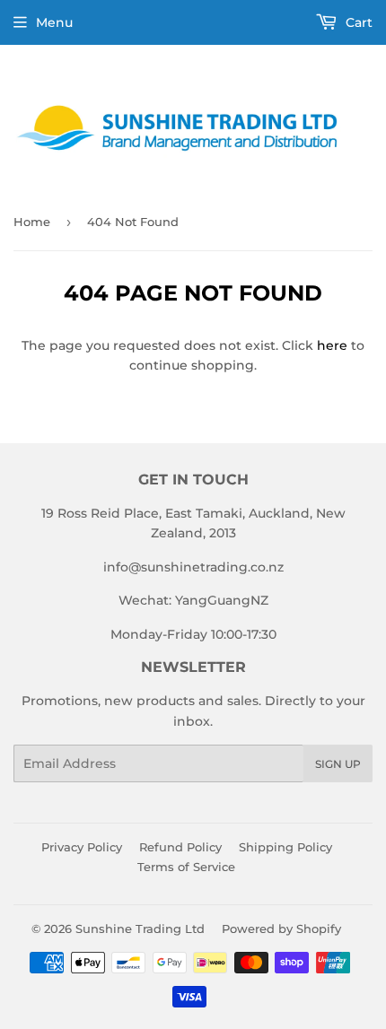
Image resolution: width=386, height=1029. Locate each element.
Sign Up (338, 764)
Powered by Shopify (281, 928)
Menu (54, 22)
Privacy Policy (81, 847)
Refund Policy (180, 847)
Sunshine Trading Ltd (140, 928)
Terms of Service (186, 866)
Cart (357, 22)
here (332, 345)
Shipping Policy (285, 847)
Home (31, 221)
